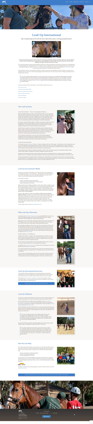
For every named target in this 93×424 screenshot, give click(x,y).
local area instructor (22, 368)
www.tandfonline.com (36, 204)
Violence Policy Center (30, 245)
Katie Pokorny (37, 80)
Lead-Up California (22, 95)
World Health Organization (31, 216)
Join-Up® (37, 66)
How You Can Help (22, 97)
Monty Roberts (67, 66)
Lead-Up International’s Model (24, 89)
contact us (38, 360)
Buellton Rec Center (29, 304)
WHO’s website (28, 231)
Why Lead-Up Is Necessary (24, 93)
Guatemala (30, 144)
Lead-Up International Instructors (25, 91)
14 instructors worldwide (31, 278)
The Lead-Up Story (22, 87)
